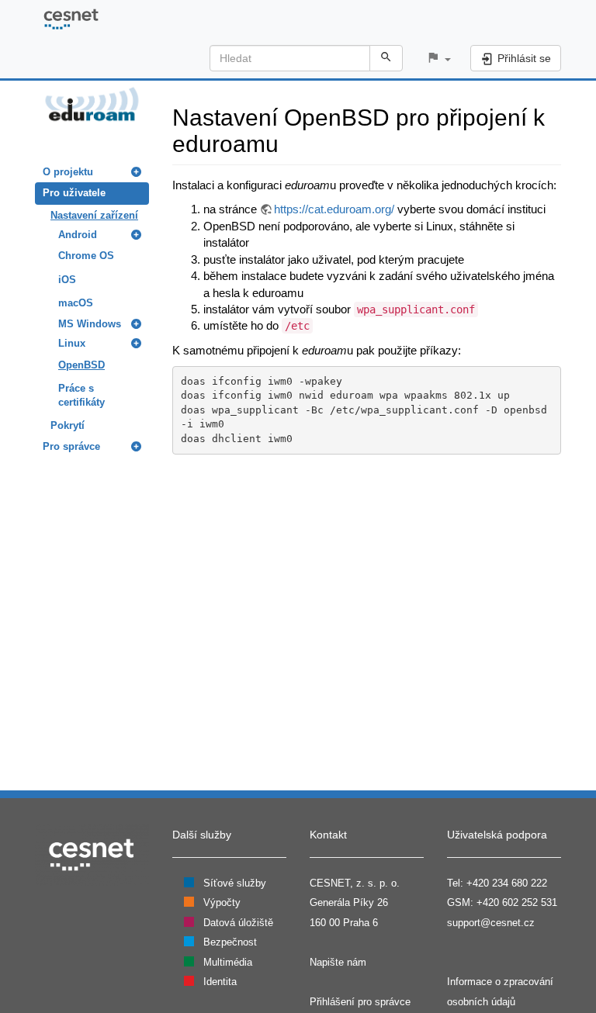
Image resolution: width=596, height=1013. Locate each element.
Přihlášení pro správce (360, 1002)
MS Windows (89, 324)
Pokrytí (67, 425)
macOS (75, 303)
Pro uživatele (74, 193)
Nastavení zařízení (94, 215)
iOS (67, 279)
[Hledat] (386, 58)
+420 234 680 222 (506, 883)
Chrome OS (86, 255)
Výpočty (222, 902)
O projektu (68, 172)
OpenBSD (81, 365)
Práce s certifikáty (81, 395)
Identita (220, 981)
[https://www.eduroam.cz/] (92, 103)
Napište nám (338, 962)
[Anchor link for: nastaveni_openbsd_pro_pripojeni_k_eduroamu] (290, 142)
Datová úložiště (238, 922)
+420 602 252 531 (516, 902)
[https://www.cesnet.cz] (92, 853)
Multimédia (227, 962)
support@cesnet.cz (491, 922)
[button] (438, 58)
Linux (71, 343)
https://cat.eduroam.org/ (334, 209)
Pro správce (71, 446)
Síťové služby (234, 883)
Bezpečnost (230, 942)
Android (77, 234)
